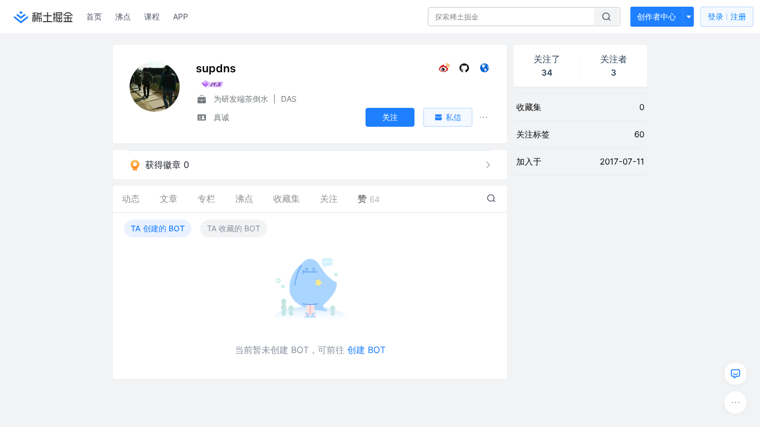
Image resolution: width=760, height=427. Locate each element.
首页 (94, 16)
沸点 (123, 16)
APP (180, 16)
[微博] (444, 70)
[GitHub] (464, 70)
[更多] (735, 402)
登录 (727, 16)
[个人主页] (484, 70)
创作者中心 (656, 16)
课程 (152, 16)
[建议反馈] (735, 374)
